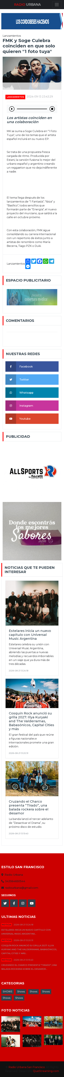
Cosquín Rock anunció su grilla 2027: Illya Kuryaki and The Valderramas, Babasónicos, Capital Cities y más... (29, 949)
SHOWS (7, 991)
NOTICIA (6, 924)
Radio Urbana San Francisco (27, 1067)
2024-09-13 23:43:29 (40, 96)
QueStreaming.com (46, 1071)
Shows (21, 991)
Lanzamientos (15, 97)
